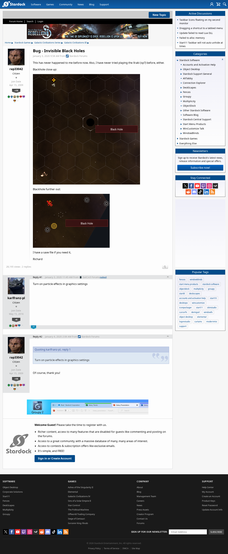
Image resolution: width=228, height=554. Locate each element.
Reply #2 (37, 336)
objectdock (184, 288)
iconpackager (185, 307)
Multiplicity (8, 509)
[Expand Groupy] (181, 97)
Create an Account (211, 496)
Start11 (6, 496)
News (81, 4)
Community (65, 4)
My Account (208, 491)
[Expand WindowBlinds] (181, 133)
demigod (195, 312)
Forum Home (16, 21)
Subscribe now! (200, 167)
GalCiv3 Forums (91, 277)
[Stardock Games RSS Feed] (212, 192)
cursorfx (183, 312)
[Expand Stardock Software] (177, 60)
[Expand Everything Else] (177, 143)
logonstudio (184, 321)
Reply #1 (37, 277)
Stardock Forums (78, 56)
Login (40, 21)
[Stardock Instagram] (209, 186)
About (140, 487)
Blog (91, 4)
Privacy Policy (94, 548)
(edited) (103, 277)
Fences (6, 500)
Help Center (208, 487)
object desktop (186, 316)
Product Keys (208, 500)
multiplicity (199, 288)
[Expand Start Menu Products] (181, 124)
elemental (201, 316)
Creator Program (145, 514)
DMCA (126, 548)
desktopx (183, 302)
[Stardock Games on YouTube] (197, 186)
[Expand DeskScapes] (181, 88)
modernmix (211, 321)
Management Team (146, 496)
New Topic (159, 15)
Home (8, 42)
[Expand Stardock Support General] (181, 74)
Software (36, 4)
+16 (16, 90)
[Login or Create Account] (211, 4)
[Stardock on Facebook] (191, 186)
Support (104, 4)
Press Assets (143, 509)
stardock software (210, 284)
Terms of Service (111, 548)
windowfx (208, 312)
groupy (211, 288)
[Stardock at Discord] (194, 192)
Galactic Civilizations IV (79, 496)
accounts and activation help (192, 298)
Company (143, 481)
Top (168, 277)
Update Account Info (212, 509)
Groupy (6, 514)
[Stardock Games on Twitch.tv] (203, 186)
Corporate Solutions (13, 491)
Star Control (74, 505)
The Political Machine (78, 509)
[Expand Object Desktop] (181, 69)
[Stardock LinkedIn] (206, 192)
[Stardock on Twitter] (185, 186)
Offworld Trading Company (81, 514)
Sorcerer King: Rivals (78, 523)
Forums (140, 523)
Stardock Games (23, 42)
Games (50, 4)
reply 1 (66, 349)
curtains (198, 321)
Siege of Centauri (76, 518)
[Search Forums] (224, 4)
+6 (16, 319)
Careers (140, 500)
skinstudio (211, 307)
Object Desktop (10, 487)
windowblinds (196, 279)
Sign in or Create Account (55, 458)
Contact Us (142, 518)
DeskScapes (8, 505)
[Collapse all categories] (222, 59)
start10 (213, 298)
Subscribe (216, 531)
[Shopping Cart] (218, 4)
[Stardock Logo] (14, 4)
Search (30, 21)
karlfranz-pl (16, 298)
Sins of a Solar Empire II (79, 500)
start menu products (188, 284)
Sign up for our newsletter (149, 531)
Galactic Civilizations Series (47, 42)
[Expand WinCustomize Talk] (181, 129)
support (182, 326)
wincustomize (198, 302)
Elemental (73, 491)
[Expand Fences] (181, 92)
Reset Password (210, 505)
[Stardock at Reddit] (188, 192)
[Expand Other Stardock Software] (181, 110)
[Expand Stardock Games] (177, 138)
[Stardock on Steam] (215, 186)
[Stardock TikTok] (200, 192)
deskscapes (194, 293)
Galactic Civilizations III (75, 42)
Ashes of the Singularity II (80, 487)
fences (182, 279)
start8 (182, 293)
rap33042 (16, 69)
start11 (199, 307)
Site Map (136, 548)
